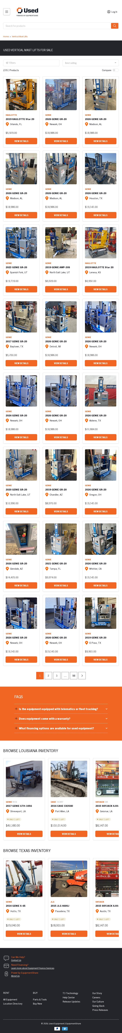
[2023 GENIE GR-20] (21, 242)
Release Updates (71, 1001)
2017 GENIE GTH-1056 (19, 805)
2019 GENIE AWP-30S (57, 267)
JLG (52, 901)
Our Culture (98, 1001)
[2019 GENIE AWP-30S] (61, 242)
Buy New (37, 1003)
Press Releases (100, 1009)
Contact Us (16, 960)
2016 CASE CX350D (62, 805)
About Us (15, 975)
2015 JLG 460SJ (60, 905)
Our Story (97, 993)
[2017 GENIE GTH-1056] (24, 779)
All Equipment (10, 999)
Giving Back (98, 1005)
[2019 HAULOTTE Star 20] (21, 94)
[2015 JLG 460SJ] (69, 879)
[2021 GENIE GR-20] (61, 539)
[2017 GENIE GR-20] (21, 316)
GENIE (48, 115)
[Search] (114, 25)
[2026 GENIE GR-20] (61, 94)
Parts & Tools (40, 999)
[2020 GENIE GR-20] (21, 464)
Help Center (69, 997)
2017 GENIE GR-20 (16, 341)
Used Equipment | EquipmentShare (65, 1023)
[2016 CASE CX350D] (69, 779)
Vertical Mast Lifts (19, 36)
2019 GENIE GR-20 (56, 489)
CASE (53, 802)
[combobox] (61, 25)
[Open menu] (6, 11)
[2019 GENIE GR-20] (61, 464)
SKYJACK (99, 802)
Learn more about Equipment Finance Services (32, 968)
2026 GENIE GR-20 (56, 118)
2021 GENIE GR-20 (56, 563)
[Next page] (82, 675)
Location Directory (12, 1003)
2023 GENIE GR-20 (16, 267)
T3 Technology (70, 993)
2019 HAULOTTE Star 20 (20, 118)
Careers (96, 997)
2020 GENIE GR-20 (16, 489)
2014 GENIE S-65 (15, 905)
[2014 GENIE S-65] (24, 879)
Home (6, 36)
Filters (12, 62)
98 (73, 675)
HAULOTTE (11, 115)
